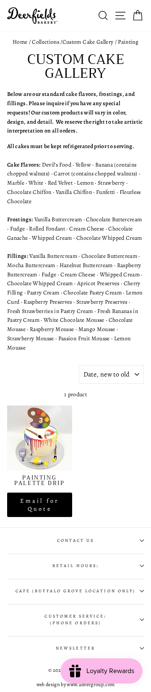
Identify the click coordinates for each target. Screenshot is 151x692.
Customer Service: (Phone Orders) (75, 619)
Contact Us (75, 541)
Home (20, 42)
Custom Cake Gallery (87, 42)
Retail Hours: (75, 566)
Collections (45, 42)
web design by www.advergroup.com (75, 684)
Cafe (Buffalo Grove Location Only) (75, 591)
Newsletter (75, 648)
